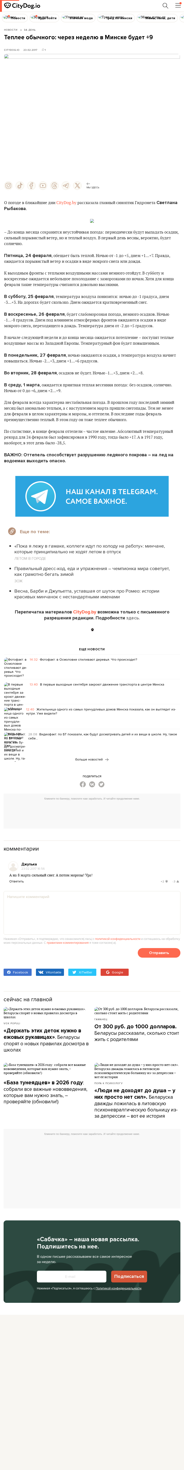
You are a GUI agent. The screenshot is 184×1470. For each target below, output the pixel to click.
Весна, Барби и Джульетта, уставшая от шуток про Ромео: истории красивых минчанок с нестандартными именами (86, 593)
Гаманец (100, 1019)
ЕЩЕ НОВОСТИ (92, 649)
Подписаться (129, 1276)
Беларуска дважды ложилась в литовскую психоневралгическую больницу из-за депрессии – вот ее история (136, 1103)
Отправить (159, 952)
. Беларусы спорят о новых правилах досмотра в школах (46, 1040)
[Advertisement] (94, 813)
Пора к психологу (108, 1083)
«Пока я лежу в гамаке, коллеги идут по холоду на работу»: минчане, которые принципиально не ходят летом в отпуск (89, 548)
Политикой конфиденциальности (118, 1288)
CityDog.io (12, 49)
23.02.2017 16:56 (33, 868)
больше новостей (89, 759)
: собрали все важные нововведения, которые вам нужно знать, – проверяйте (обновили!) (45, 1092)
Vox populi (12, 1023)
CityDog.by (66, 202)
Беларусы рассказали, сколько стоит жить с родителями (136, 1033)
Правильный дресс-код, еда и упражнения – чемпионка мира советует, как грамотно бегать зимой (92, 571)
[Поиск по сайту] (165, 6)
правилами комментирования (68, 942)
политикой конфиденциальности (117, 939)
